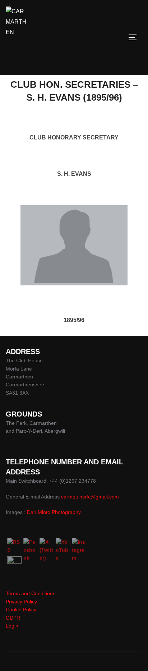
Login (12, 626)
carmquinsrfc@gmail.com (90, 497)
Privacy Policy (21, 602)
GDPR (13, 618)
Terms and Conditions (30, 593)
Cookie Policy (21, 609)
